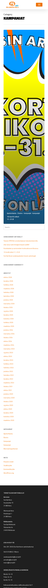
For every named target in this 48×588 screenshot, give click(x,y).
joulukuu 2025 (8, 300)
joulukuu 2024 (8, 330)
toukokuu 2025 (9, 318)
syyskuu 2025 (8, 311)
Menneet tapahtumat (11, 449)
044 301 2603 (8, 546)
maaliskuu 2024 (9, 345)
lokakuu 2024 (8, 337)
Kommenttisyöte (9, 469)
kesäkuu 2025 (8, 315)
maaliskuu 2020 (9, 420)
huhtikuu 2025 (8, 322)
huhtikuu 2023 (8, 364)
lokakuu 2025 (8, 307)
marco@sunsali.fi (10, 562)
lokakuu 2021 (8, 386)
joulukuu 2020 (8, 394)
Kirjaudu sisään (9, 461)
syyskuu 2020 (8, 405)
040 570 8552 (8, 552)
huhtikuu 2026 (8, 285)
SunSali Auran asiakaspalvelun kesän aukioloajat (20, 256)
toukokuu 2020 (9, 416)
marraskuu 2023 (9, 349)
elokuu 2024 (8, 341)
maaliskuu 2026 (9, 288)
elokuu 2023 (8, 356)
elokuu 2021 (8, 390)
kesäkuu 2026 (8, 281)
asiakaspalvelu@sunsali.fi (12, 557)
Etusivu (20, 213)
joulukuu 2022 (8, 371)
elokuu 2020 (8, 409)
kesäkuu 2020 (8, 413)
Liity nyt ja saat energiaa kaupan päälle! (16, 244)
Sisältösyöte (8, 465)
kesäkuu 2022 (8, 379)
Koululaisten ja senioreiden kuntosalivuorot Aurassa (21, 248)
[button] (39, 4)
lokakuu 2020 (8, 401)
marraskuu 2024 (9, 334)
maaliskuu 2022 (9, 382)
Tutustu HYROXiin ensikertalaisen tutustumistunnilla (21, 241)
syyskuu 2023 (8, 352)
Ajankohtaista (11, 213)
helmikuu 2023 (9, 367)
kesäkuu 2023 (8, 360)
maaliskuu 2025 (9, 326)
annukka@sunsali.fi (10, 560)
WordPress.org (9, 473)
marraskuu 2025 (9, 303)
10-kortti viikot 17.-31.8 (12, 252)
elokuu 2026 (8, 277)
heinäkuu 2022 (9, 375)
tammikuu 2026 (9, 296)
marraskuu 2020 (9, 398)
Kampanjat (27, 213)
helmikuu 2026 (9, 292)
